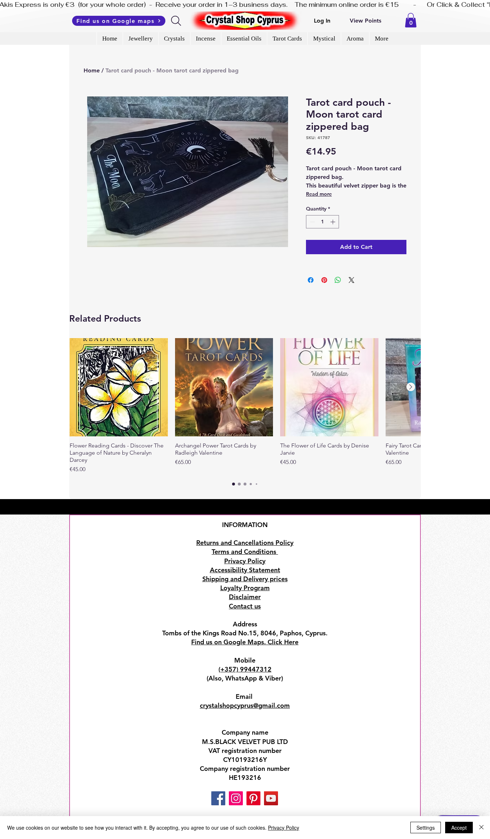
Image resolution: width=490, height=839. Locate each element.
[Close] (481, 827)
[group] (245, 406)
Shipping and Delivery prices (245, 579)
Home (92, 70)
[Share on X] (351, 280)
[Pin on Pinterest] (324, 280)
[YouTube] (271, 798)
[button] (411, 20)
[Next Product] (410, 387)
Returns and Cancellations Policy (244, 543)
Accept (459, 827)
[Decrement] (311, 221)
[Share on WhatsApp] (338, 280)
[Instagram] (236, 798)
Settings (425, 827)
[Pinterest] (253, 798)
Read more (319, 194)
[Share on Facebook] (310, 280)
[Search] (177, 20)
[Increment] (333, 221)
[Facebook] (218, 798)
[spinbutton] (322, 221)
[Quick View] (119, 387)
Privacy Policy (283, 827)
